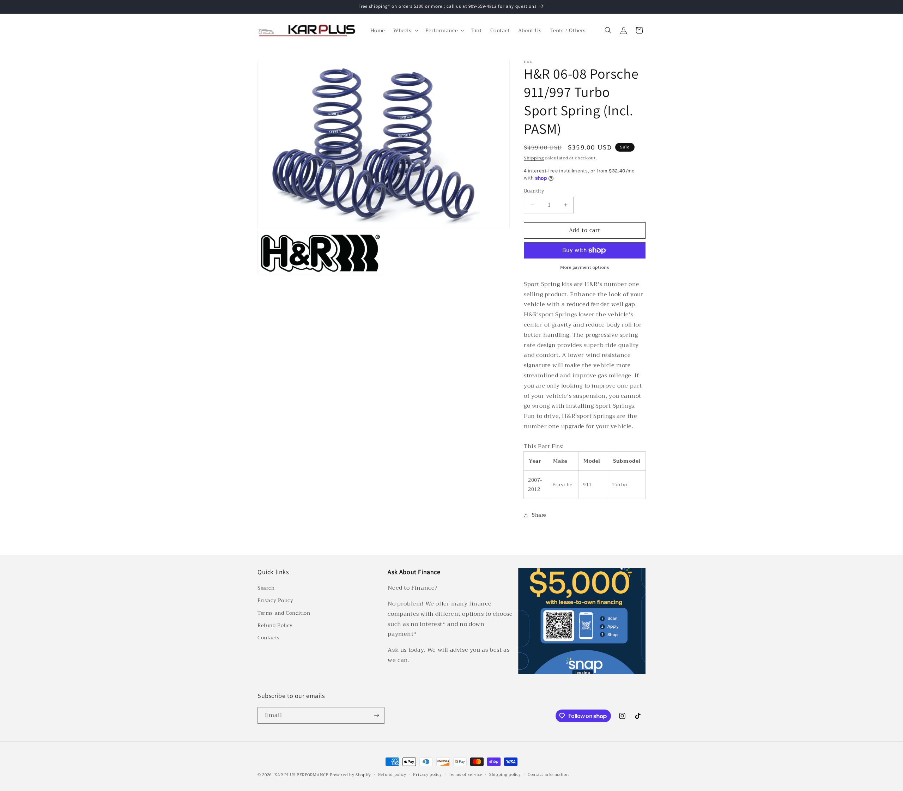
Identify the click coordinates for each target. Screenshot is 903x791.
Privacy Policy (275, 600)
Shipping (534, 158)
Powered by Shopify (350, 775)
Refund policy (392, 775)
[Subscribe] (376, 715)
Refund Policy (275, 625)
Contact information (548, 775)
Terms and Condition (283, 613)
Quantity (534, 191)
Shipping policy (505, 775)
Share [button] (539, 515)
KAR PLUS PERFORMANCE (301, 775)
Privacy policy (427, 775)
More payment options (584, 267)
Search (266, 588)
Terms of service (465, 775)
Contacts (268, 637)
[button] (405, 30)
